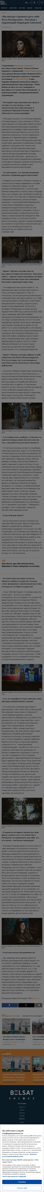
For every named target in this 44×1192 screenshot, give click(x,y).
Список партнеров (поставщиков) (14, 1176)
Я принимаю (22, 1182)
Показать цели (22, 1188)
